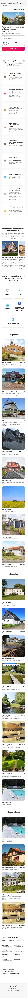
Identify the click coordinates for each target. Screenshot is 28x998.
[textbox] (7, 44)
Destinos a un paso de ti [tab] (8, 940)
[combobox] (13, 38)
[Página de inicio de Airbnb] (3, 9)
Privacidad (10, 990)
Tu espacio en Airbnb (18, 9)
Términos (16, 990)
